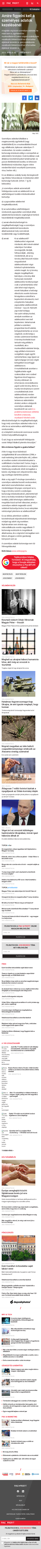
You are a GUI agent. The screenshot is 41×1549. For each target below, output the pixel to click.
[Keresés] (37, 3)
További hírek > (8, 1150)
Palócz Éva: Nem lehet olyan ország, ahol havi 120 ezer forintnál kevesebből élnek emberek (19, 1294)
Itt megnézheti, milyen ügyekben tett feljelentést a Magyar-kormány (19, 850)
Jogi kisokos (19, 578)
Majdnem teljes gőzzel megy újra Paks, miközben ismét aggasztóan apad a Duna (19, 1024)
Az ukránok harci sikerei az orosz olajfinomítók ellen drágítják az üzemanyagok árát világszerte (20, 990)
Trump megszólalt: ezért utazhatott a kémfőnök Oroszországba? (18, 873)
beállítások (30, 1514)
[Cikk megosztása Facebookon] (24, 98)
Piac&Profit (25, 52)
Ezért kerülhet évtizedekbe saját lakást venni (17, 968)
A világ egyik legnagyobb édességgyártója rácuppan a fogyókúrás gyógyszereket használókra (25, 1341)
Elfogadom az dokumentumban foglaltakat (21, 1544)
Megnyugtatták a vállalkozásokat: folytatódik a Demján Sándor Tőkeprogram (18, 1286)
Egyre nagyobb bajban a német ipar (15, 1411)
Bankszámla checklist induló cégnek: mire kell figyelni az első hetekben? (24, 1380)
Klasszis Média (20, 1518)
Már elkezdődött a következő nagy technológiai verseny (23, 1329)
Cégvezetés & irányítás (12, 1366)
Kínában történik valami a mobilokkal (24, 1431)
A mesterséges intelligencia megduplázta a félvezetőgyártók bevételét (17, 1011)
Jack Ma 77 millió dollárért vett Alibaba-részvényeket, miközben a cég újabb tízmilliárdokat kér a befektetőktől (25, 1048)
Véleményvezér (8, 586)
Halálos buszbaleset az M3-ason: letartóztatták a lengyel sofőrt (19, 880)
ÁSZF (20, 1500)
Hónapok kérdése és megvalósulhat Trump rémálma (20, 897)
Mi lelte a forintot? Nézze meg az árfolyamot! (18, 903)
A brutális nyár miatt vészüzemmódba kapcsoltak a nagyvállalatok (24, 1391)
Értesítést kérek (32, 1538)
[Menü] (3, 3)
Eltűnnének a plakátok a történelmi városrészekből (20, 1455)
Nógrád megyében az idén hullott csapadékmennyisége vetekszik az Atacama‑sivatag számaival (18, 749)
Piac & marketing (9, 1417)
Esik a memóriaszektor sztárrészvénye (16, 1360)
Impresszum (20, 1496)
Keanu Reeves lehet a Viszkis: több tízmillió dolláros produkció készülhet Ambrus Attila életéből (23, 1069)
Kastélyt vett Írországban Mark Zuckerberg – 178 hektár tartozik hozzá (23, 1131)
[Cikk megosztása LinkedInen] (37, 98)
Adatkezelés (8, 574)
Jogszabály (7, 578)
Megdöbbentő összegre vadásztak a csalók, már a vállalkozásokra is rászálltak (20, 1356)
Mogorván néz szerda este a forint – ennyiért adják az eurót (20, 865)
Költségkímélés (9, 1157)
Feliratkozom (20, 937)
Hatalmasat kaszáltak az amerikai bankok (16, 1018)
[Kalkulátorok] (27, 3)
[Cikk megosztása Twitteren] (30, 98)
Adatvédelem (21, 574)
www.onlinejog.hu (19, 551)
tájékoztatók (20, 1514)
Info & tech (7, 1315)
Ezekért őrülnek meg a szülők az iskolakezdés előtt (22, 1442)
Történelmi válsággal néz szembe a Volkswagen (20, 1401)
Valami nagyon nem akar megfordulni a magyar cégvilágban (24, 1370)
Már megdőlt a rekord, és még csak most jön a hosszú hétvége (18, 1221)
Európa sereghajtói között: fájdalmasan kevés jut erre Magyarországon (14, 1193)
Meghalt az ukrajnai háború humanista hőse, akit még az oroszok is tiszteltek (20, 662)
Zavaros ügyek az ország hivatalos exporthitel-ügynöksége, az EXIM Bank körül (18, 974)
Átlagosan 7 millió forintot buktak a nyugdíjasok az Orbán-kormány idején (20, 789)
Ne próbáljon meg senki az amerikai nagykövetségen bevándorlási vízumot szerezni (20, 982)
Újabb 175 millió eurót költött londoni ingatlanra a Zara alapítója (22, 1114)
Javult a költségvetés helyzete (12, 996)
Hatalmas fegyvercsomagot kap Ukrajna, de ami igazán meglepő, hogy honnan (20, 704)
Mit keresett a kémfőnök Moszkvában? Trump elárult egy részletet (20, 909)
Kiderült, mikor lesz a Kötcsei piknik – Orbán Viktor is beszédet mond (20, 857)
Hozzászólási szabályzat (20, 1509)
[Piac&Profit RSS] (23, 1491)
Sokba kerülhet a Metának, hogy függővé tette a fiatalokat (18, 1032)
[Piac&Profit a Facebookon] (18, 1491)
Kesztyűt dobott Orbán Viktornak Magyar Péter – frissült (18, 621)
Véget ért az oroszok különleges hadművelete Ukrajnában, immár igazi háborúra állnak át (20, 833)
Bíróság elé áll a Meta (10, 1452)
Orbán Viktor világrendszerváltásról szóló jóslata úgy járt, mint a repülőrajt (20, 1003)
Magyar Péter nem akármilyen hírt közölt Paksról (19, 891)
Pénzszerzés (7, 1233)
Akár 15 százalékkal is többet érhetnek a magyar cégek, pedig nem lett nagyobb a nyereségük (24, 1094)
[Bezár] (39, 1522)
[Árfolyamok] (32, 3)
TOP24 (7, 845)
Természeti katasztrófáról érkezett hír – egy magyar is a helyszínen (20, 917)
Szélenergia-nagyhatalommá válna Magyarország (19, 1215)
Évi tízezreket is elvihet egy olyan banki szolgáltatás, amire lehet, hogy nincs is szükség (20, 1208)
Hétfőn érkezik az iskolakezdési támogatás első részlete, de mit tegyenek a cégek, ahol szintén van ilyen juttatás (20, 1406)
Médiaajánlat (20, 1505)
